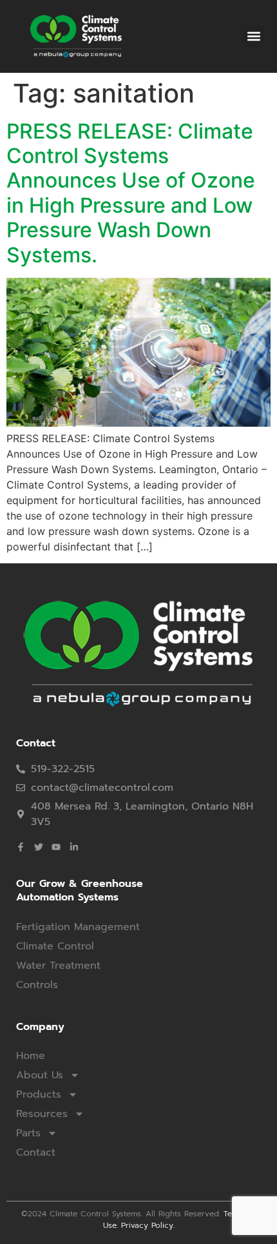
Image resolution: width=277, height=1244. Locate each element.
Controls (37, 985)
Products (38, 1094)
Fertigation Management (78, 927)
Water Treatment (58, 965)
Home (30, 1056)
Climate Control (55, 946)
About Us (39, 1075)
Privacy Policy (147, 1225)
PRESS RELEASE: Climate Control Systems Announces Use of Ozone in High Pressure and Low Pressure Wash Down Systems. (130, 193)
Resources (42, 1114)
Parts (28, 1133)
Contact (35, 1152)
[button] (253, 36)
